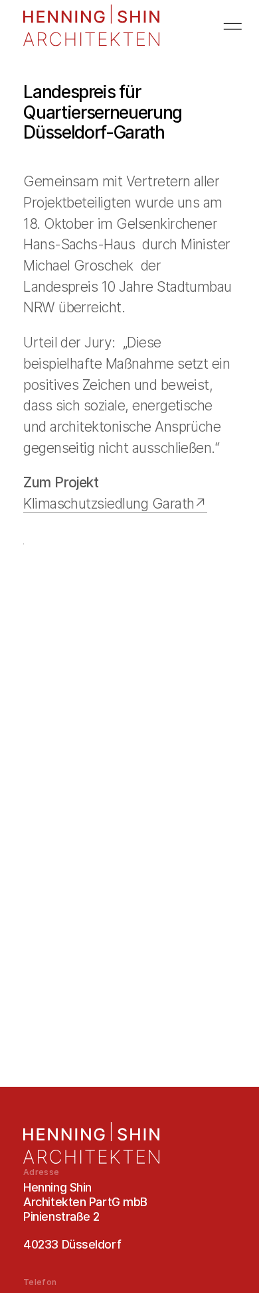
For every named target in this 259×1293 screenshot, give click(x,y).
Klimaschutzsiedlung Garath (108, 503)
